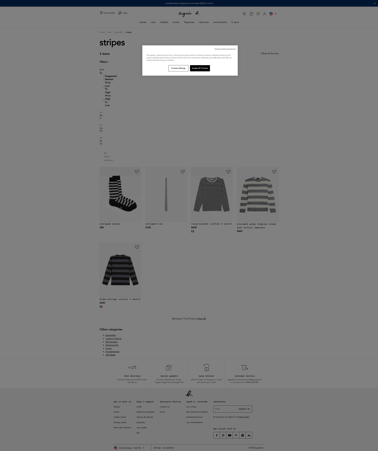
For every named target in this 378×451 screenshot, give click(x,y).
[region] (190, 60)
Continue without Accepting (225, 49)
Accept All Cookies (200, 68)
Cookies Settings (178, 68)
